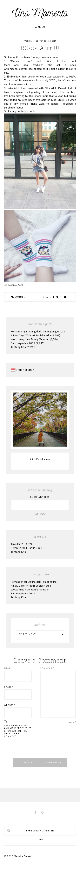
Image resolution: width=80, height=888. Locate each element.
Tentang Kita (18, 347)
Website (9, 705)
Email (9, 686)
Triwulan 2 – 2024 (22, 544)
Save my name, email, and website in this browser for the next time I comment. (18, 731)
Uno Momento (40, 13)
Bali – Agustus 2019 (23, 343)
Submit (40, 839)
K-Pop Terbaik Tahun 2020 (26, 548)
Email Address (40, 497)
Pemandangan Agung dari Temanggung (34, 331)
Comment (20, 296)
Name (8, 668)
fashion (28, 41)
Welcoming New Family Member (30, 339)
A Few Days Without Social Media (31, 335)
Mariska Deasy (22, 856)
